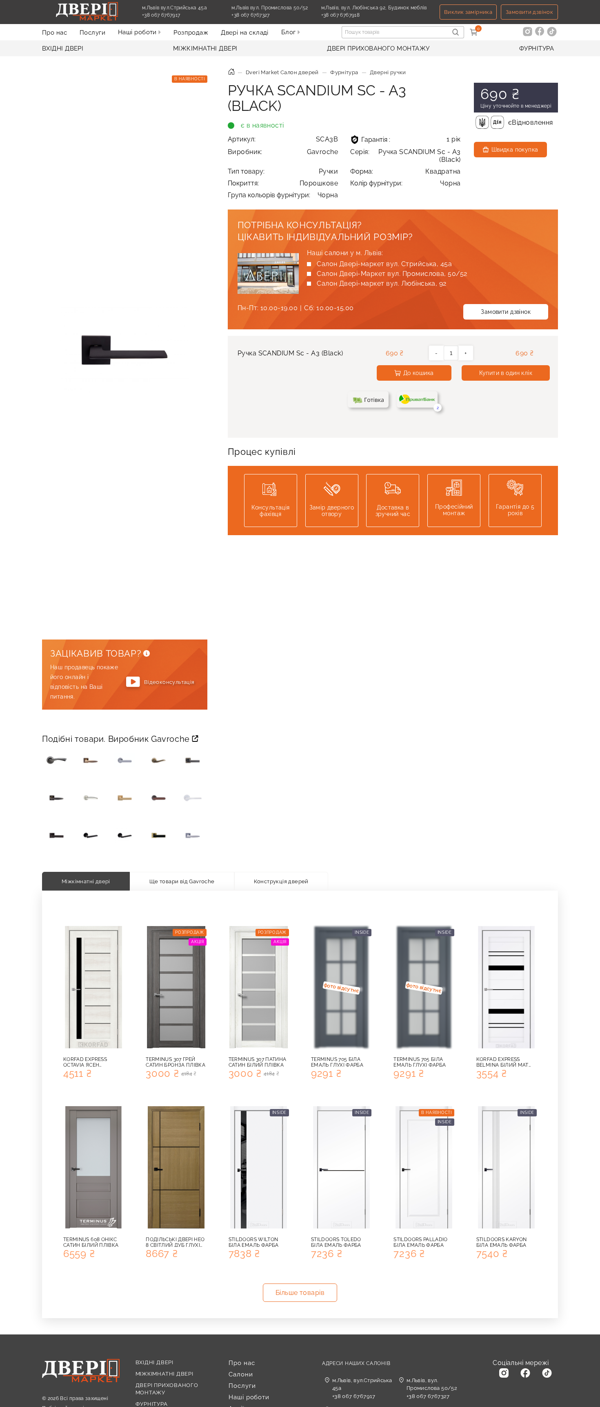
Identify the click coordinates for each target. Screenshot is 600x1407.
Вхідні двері (62, 48)
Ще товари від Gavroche (182, 881)
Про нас (54, 32)
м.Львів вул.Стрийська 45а (174, 8)
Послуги (92, 32)
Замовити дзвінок (529, 12)
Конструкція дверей (281, 881)
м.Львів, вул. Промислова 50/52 (432, 1384)
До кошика (418, 373)
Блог (289, 32)
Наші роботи (138, 32)
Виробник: (283, 152)
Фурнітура (536, 48)
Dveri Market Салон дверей (282, 72)
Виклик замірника (468, 12)
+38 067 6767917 (180, 15)
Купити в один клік (506, 373)
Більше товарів (300, 1293)
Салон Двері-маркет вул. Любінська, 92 (382, 283)
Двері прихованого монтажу (378, 48)
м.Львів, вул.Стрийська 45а (362, 1384)
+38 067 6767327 (269, 15)
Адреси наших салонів (356, 1363)
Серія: (405, 155)
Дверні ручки (388, 72)
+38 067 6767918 (359, 15)
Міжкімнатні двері (205, 48)
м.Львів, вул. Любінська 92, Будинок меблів (374, 8)
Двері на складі (245, 32)
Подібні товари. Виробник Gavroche (117, 739)
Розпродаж (190, 32)
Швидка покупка (514, 149)
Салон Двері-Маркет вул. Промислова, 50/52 (392, 274)
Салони (241, 1374)
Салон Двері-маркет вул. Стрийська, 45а (384, 264)
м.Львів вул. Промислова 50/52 (269, 8)
